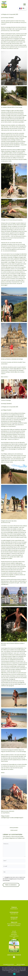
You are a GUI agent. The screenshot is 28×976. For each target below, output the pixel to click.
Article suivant (14, 830)
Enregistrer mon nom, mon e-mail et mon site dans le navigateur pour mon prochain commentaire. (14, 879)
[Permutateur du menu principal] (24, 4)
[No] (26, 971)
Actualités (14, 932)
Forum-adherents (14, 936)
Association (14, 934)
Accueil (14, 931)
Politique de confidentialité (14, 966)
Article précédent (14, 827)
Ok (14, 974)
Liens (14, 937)
